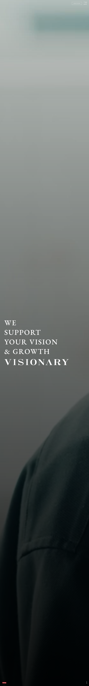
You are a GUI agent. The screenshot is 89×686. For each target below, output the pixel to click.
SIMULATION (77, 3)
